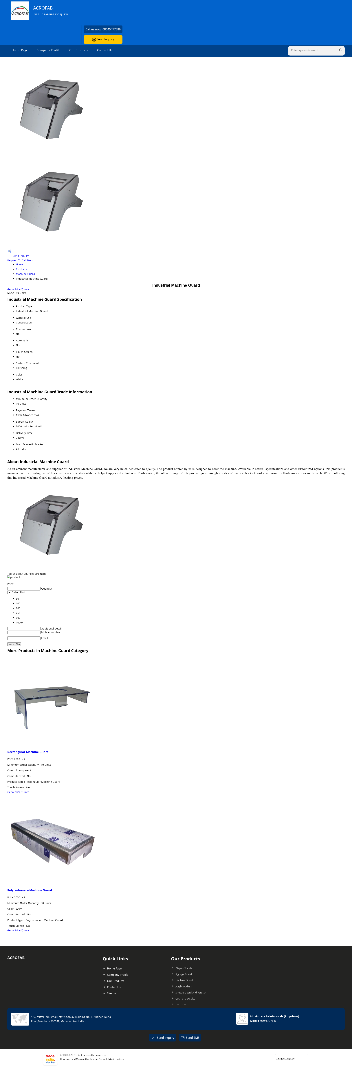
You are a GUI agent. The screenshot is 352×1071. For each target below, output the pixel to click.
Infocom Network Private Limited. (107, 1059)
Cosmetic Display (185, 998)
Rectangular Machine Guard (28, 752)
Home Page (20, 50)
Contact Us (105, 50)
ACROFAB (50, 10)
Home (19, 264)
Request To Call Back (20, 260)
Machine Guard (25, 274)
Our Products (78, 50)
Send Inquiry (105, 39)
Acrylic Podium (183, 986)
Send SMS (192, 1038)
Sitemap (112, 993)
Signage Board (183, 974)
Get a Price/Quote (18, 289)
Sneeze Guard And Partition (191, 992)
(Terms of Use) (99, 1055)
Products (21, 269)
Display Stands (183, 968)
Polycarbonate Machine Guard (29, 890)
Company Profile (48, 50)
